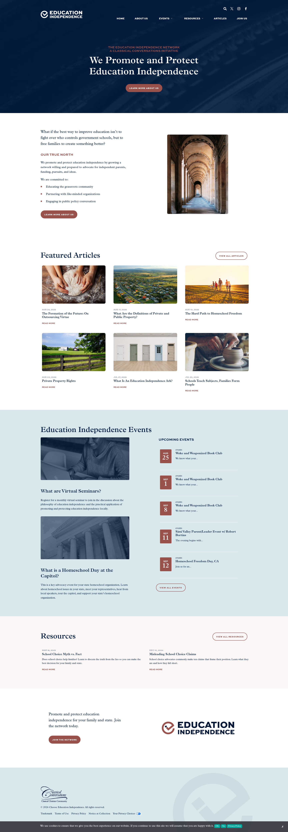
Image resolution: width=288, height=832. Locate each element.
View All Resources (230, 636)
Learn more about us (59, 214)
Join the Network (64, 739)
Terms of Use (62, 813)
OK (217, 826)
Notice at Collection (99, 813)
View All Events (171, 587)
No (223, 826)
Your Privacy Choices (124, 813)
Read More (48, 323)
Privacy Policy (78, 813)
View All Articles (231, 255)
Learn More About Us (144, 88)
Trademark (46, 813)
